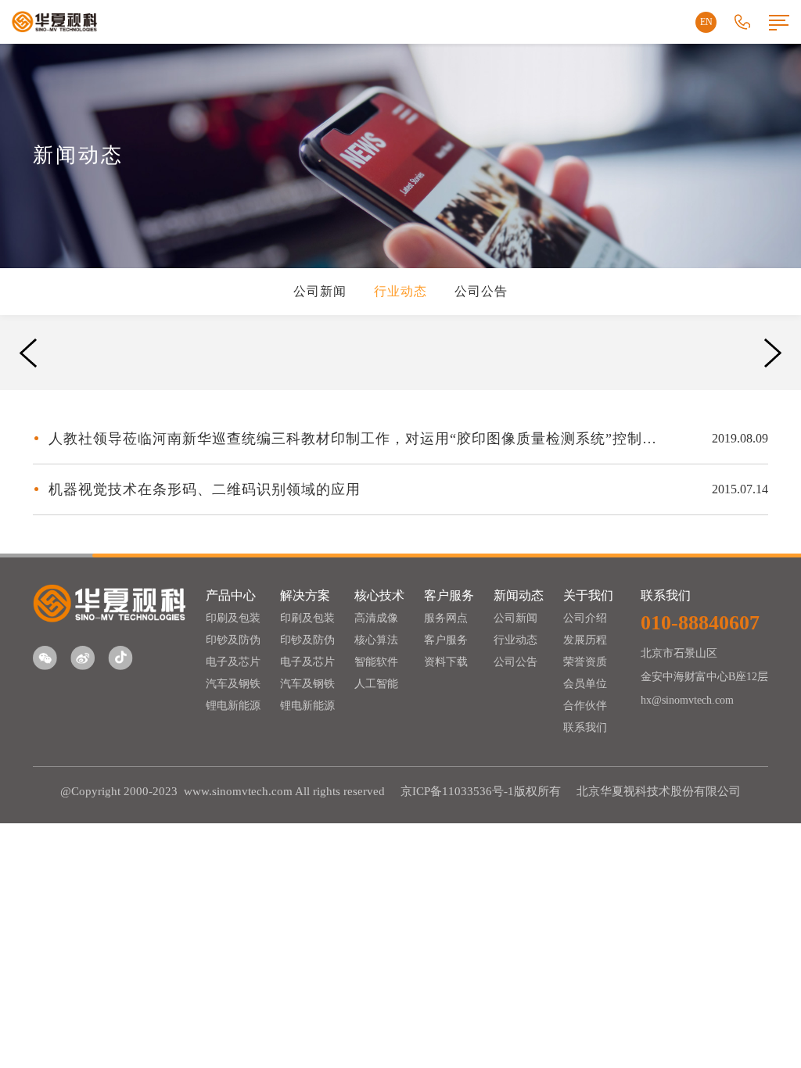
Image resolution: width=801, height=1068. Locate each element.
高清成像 (376, 618)
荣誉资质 (585, 662)
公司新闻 (320, 291)
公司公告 (481, 291)
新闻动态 (519, 595)
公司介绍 (585, 618)
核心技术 (379, 595)
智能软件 (376, 662)
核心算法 (376, 640)
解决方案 (305, 595)
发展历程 (585, 640)
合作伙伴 (585, 705)
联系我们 (585, 727)
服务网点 (446, 618)
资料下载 (446, 662)
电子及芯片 (233, 662)
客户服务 (449, 595)
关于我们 (588, 595)
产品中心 (231, 595)
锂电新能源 (233, 705)
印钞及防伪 (233, 640)
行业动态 (400, 291)
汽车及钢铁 (233, 684)
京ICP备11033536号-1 (457, 791)
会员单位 (585, 684)
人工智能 (376, 684)
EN (706, 21)
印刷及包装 (233, 618)
